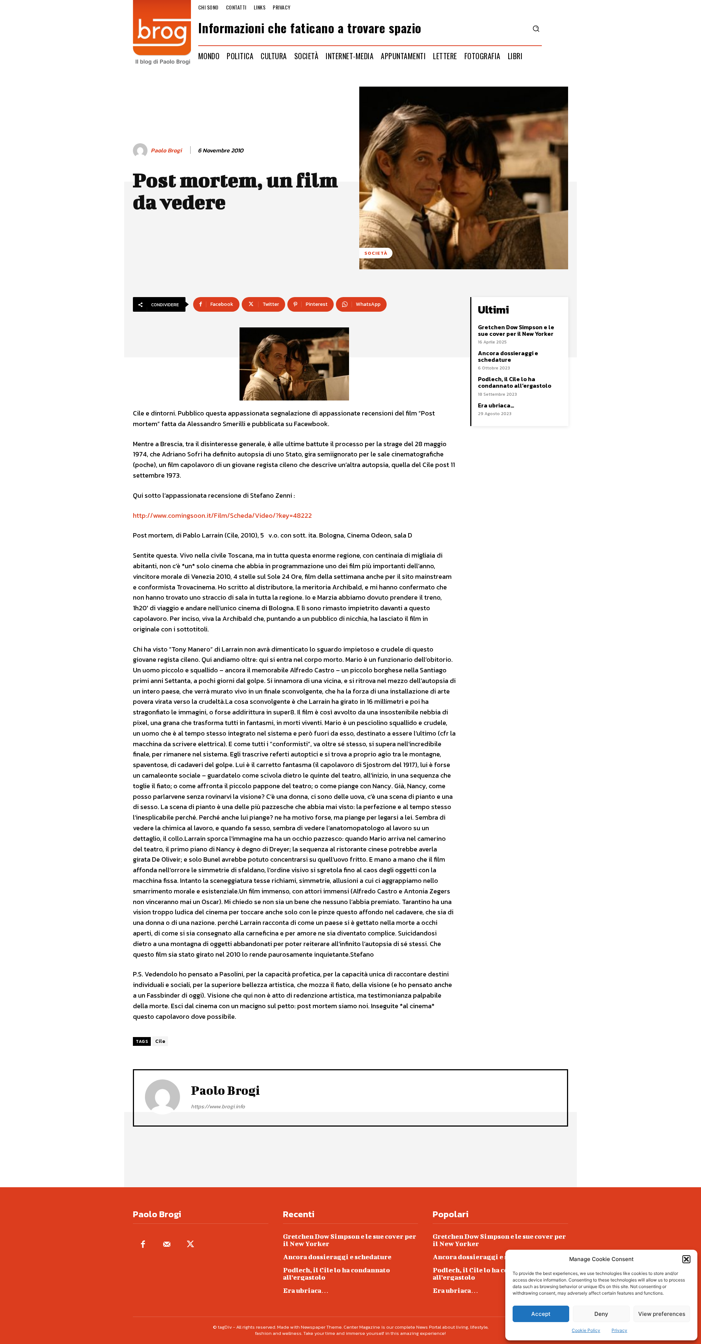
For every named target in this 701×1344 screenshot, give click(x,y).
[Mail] (167, 1245)
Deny (601, 1313)
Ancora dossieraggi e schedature (508, 356)
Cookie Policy (586, 1330)
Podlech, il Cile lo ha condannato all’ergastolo (514, 382)
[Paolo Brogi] (141, 150)
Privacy (619, 1330)
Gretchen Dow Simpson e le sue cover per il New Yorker (516, 330)
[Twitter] (190, 1245)
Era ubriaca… (496, 405)
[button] (686, 1259)
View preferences (661, 1313)
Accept (541, 1313)
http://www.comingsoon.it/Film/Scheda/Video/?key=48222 (222, 515)
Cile (160, 1041)
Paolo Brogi (166, 150)
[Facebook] (143, 1245)
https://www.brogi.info (218, 1106)
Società (375, 253)
